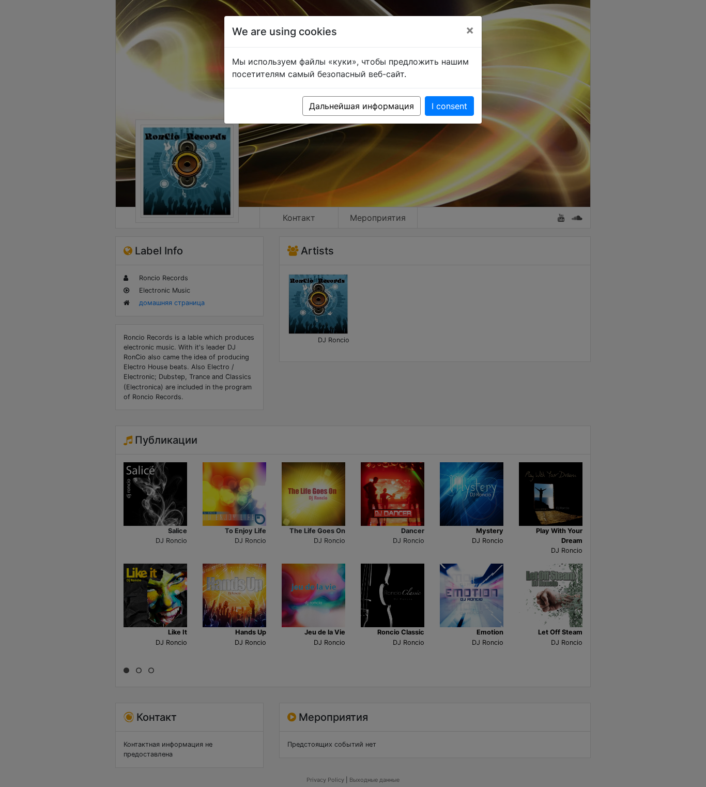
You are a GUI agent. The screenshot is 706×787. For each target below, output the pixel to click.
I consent (449, 106)
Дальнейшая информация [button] (361, 106)
